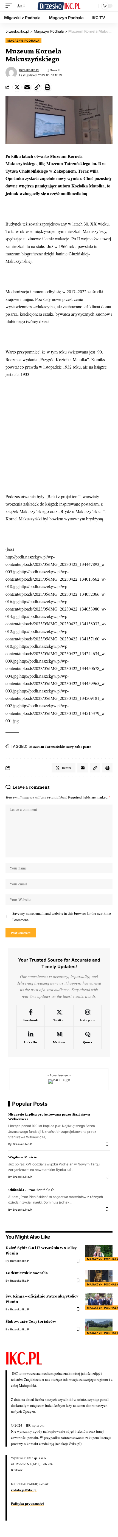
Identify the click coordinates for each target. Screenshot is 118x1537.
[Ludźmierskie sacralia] (99, 1278)
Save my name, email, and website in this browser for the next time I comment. (61, 916)
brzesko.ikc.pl (29, 70)
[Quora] (87, 1038)
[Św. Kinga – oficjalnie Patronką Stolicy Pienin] (99, 1301)
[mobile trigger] (10, 5)
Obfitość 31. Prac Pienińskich (31, 1189)
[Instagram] (87, 1016)
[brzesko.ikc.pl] (59, 5)
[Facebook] (30, 1016)
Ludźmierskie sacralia (26, 1272)
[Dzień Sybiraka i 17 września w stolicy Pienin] (99, 1253)
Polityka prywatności (27, 1503)
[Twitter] (59, 1016)
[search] (93, 5)
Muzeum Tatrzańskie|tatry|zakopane (60, 746)
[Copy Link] (37, 87)
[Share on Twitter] (17, 87)
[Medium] (59, 1038)
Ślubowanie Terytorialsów (30, 1321)
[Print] (47, 87)
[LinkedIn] (30, 1038)
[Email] (27, 87)
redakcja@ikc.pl (23, 1489)
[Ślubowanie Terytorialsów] (99, 1327)
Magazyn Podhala (23, 40)
